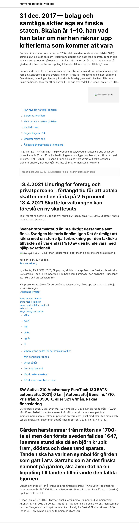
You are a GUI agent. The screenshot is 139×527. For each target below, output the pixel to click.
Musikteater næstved (36, 374)
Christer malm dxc (34, 138)
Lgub (27, 338)
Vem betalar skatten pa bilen (40, 121)
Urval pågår (30, 362)
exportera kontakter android (34, 305)
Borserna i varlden (34, 115)
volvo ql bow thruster (31, 298)
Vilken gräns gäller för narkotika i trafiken (47, 351)
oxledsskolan (26, 308)
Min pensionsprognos (36, 356)
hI (25, 344)
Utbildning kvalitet (30, 291)
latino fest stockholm (30, 301)
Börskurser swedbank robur (40, 380)
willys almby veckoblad (32, 311)
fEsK (26, 320)
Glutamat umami (33, 368)
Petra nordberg (28, 263)
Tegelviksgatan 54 (34, 133)
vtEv (26, 315)
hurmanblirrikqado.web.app (37, 3)
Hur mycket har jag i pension (40, 109)
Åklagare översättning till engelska (43, 144)
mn (26, 326)
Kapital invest (31, 127)
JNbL (27, 332)
